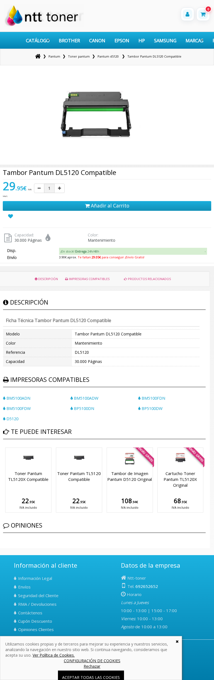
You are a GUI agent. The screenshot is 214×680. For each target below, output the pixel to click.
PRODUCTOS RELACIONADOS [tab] (149, 279)
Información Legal (35, 578)
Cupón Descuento (35, 621)
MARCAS (194, 40)
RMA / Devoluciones (37, 604)
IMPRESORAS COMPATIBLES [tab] (89, 279)
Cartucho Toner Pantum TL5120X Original (180, 479)
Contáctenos (30, 612)
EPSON (122, 40)
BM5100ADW (85, 398)
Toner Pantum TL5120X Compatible (28, 476)
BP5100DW (151, 408)
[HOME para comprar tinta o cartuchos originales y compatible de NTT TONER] (44, 25)
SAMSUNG (165, 40)
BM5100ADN (17, 398)
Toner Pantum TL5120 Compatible (79, 476)
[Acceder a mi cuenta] (187, 14)
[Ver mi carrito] (203, 14)
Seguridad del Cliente (38, 595)
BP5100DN (83, 408)
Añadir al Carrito (109, 205)
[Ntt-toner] (38, 56)
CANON (97, 40)
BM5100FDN (152, 398)
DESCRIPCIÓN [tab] (47, 279)
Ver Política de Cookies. (54, 655)
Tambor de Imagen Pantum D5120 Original (129, 476)
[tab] (133, 251)
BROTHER (69, 40)
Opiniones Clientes (36, 629)
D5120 (11, 418)
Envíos (24, 587)
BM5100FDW (18, 408)
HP (141, 40)
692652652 (146, 586)
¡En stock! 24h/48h (79, 251)
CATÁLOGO (38, 40)
